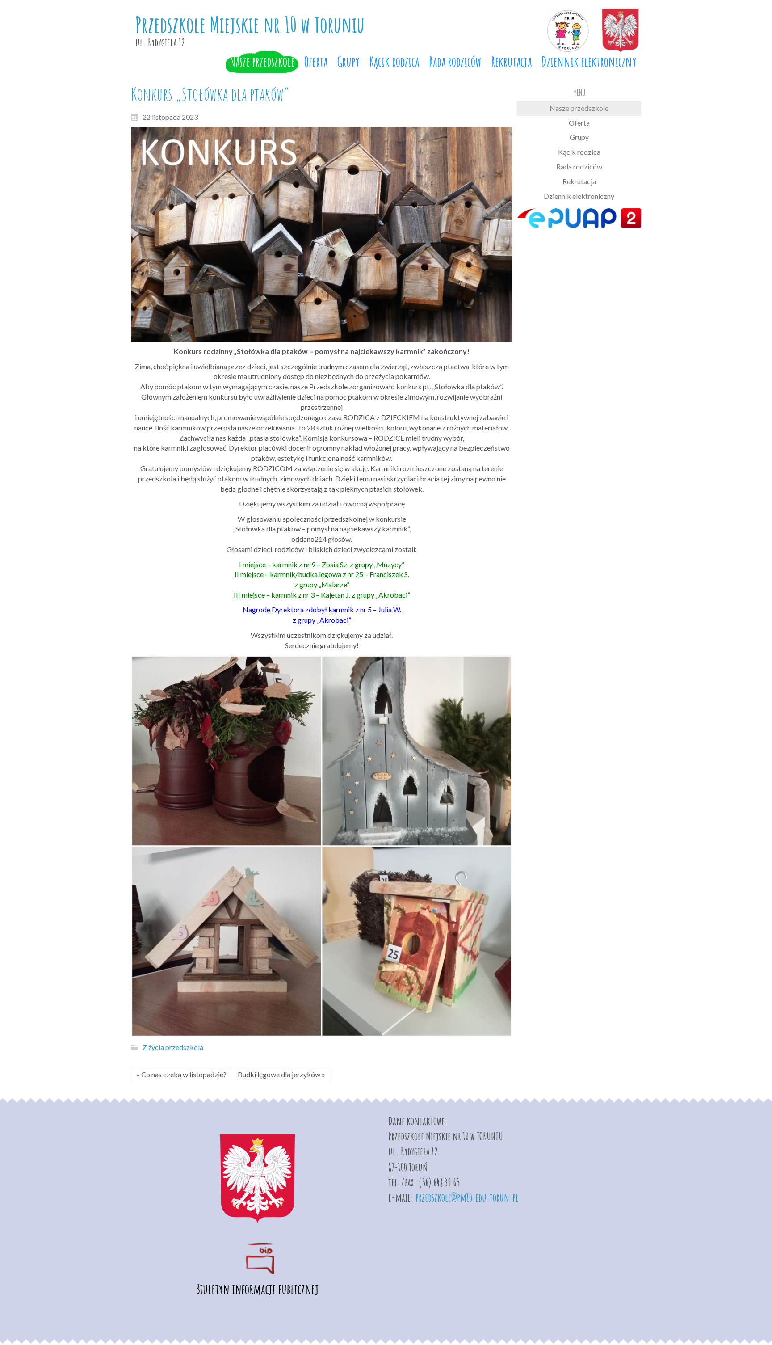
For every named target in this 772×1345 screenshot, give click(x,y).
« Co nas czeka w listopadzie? (182, 1074)
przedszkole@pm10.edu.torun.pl (467, 1197)
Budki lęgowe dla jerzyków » (281, 1074)
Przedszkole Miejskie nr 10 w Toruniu (250, 24)
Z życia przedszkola (173, 1047)
